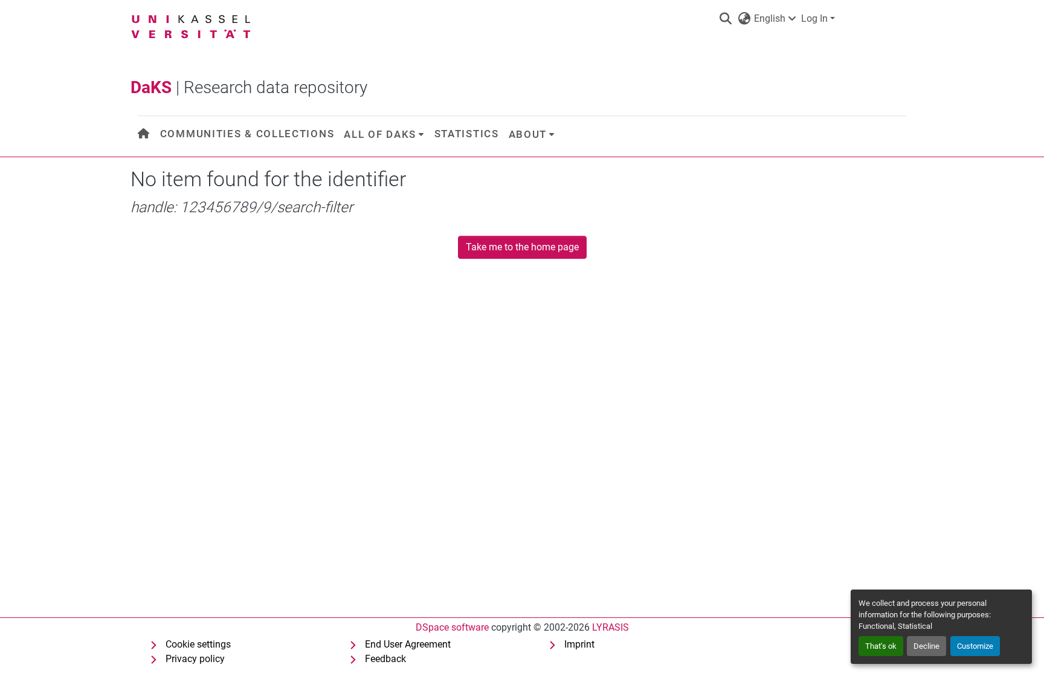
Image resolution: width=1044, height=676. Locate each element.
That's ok (881, 646)
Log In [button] (815, 18)
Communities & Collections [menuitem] (247, 134)
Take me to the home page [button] (522, 247)
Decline (926, 646)
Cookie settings (198, 644)
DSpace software (452, 627)
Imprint (579, 644)
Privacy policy (195, 659)
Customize (975, 646)
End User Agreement (408, 644)
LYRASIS (610, 627)
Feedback (385, 659)
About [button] (528, 134)
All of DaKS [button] (380, 134)
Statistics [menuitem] (466, 134)
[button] (725, 18)
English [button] (770, 18)
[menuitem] (144, 134)
